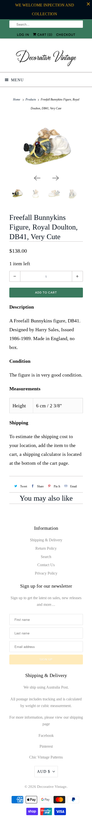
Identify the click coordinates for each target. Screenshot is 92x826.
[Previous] (36, 177)
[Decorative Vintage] (46, 57)
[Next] (55, 177)
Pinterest (46, 746)
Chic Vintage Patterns (46, 757)
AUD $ (43, 771)
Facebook (46, 735)
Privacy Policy (46, 573)
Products (31, 99)
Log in (23, 34)
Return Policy (46, 548)
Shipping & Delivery (46, 540)
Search (46, 557)
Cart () (44, 34)
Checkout (65, 34)
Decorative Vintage (51, 787)
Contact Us (46, 565)
